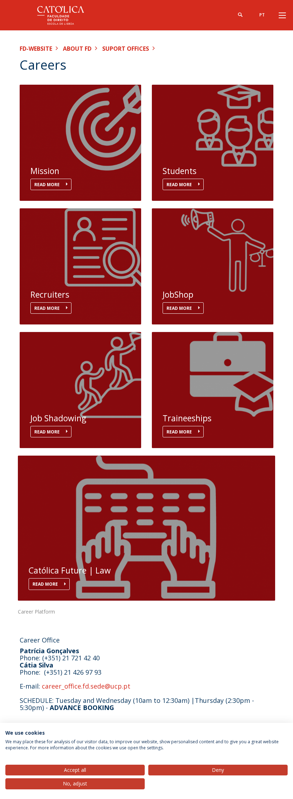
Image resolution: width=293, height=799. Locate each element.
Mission (44, 171)
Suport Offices (125, 49)
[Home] (64, 15)
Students (180, 171)
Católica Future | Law (70, 570)
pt (262, 15)
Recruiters (49, 294)
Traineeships (187, 418)
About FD (77, 49)
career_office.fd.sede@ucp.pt (86, 686)
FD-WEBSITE (36, 49)
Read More (47, 185)
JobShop (178, 294)
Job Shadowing (58, 418)
